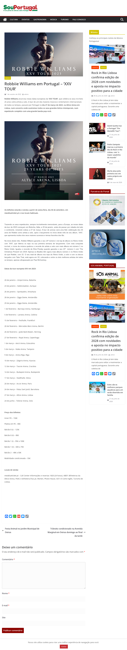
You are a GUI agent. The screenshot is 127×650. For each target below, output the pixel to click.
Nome (5, 593)
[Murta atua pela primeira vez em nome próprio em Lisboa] (97, 176)
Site (3, 617)
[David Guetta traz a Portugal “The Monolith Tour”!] (97, 131)
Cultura (14, 19)
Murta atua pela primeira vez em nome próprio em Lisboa (114, 175)
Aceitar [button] (63, 646)
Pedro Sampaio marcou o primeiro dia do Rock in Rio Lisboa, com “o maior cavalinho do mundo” (115, 151)
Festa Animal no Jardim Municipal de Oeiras (22, 530)
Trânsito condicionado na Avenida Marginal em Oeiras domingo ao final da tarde (65, 532)
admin (26, 94)
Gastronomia (39, 19)
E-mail (5, 605)
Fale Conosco (79, 19)
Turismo (65, 19)
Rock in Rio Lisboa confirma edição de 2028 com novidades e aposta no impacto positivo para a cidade (107, 82)
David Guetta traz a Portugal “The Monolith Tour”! (114, 128)
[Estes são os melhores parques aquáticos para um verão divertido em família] (97, 393)
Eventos (26, 19)
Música (53, 19)
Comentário (8, 559)
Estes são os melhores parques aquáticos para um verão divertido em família (115, 389)
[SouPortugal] (5, 20)
